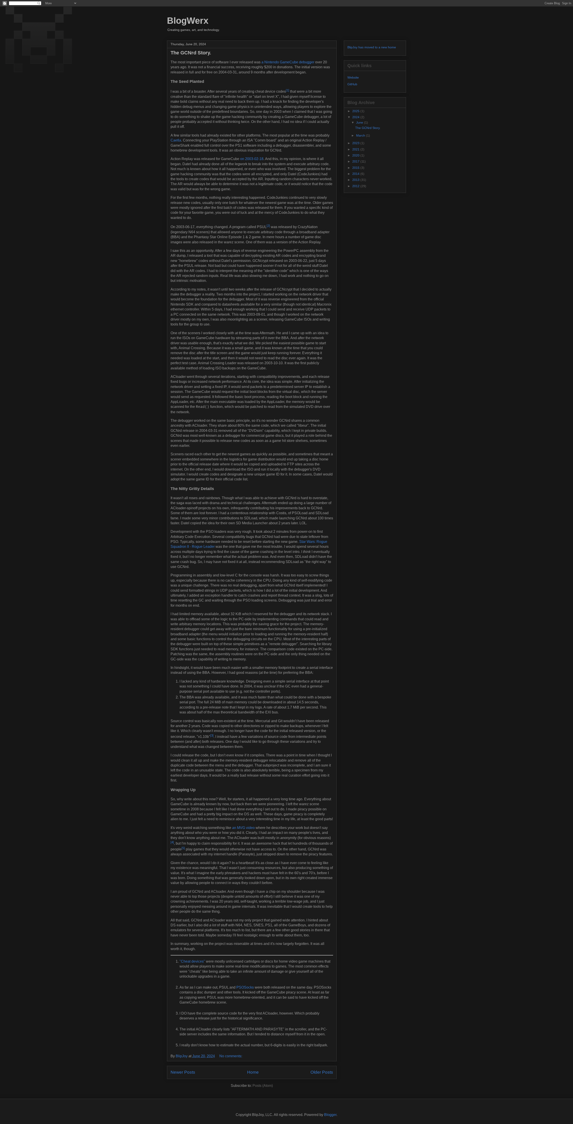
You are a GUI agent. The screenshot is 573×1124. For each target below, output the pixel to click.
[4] (172, 842)
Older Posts (321, 1072)
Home (253, 1072)
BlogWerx (187, 21)
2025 (356, 111)
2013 (356, 180)
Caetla (176, 140)
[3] (212, 735)
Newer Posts (183, 1072)
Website (353, 77)
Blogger (330, 1115)
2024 (356, 117)
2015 (356, 167)
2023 (356, 143)
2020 (356, 155)
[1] (287, 90)
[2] (268, 225)
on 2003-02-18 (251, 159)
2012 (356, 186)
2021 (356, 149)
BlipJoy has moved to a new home (371, 47)
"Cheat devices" (192, 961)
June (360, 122)
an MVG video (243, 828)
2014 (356, 174)
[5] (183, 848)
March (361, 135)
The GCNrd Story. (191, 53)
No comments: (231, 1056)
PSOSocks (245, 987)
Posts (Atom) (262, 1086)
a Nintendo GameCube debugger (287, 62)
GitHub (352, 84)
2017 (356, 161)
